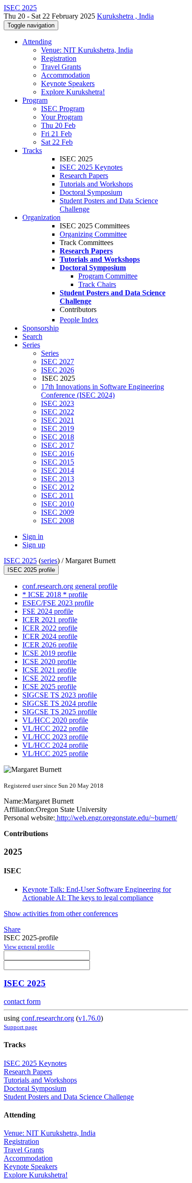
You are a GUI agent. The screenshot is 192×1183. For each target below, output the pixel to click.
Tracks (32, 150)
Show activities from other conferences (61, 913)
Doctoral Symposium (91, 192)
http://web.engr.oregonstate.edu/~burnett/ (116, 818)
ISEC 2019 (57, 428)
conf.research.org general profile (69, 586)
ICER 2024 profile (49, 636)
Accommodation (65, 75)
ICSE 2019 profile (49, 653)
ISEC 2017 (57, 445)
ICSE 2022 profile (49, 678)
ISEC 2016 (57, 454)
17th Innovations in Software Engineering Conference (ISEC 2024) (102, 391)
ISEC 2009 (57, 512)
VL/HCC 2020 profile (55, 720)
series (49, 561)
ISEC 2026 (57, 370)
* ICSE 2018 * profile (55, 594)
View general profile (29, 946)
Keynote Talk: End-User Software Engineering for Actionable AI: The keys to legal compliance (96, 893)
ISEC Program (62, 109)
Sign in (32, 536)
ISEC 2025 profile (31, 569)
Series (50, 353)
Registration (58, 58)
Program (35, 100)
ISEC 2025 (20, 561)
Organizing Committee (93, 234)
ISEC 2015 (57, 462)
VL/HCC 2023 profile (55, 737)
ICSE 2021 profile (49, 670)
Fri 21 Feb (56, 134)
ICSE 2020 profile (49, 661)
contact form (22, 1001)
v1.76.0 (89, 1018)
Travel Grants (61, 67)
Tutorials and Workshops (96, 184)
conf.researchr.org (47, 1018)
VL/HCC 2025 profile (55, 754)
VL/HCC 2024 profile (55, 745)
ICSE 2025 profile (49, 687)
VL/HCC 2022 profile (55, 728)
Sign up (33, 545)
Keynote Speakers (68, 83)
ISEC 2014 (57, 470)
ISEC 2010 (57, 504)
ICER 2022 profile (49, 628)
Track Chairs (97, 284)
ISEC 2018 (57, 437)
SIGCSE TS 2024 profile (59, 703)
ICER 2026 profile (49, 645)
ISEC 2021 (57, 420)
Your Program (61, 117)
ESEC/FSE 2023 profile (58, 603)
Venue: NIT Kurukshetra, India (87, 50)
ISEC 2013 (57, 479)
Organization (41, 217)
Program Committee (107, 276)
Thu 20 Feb (58, 125)
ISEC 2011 (57, 495)
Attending (37, 42)
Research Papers (84, 175)
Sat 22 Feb (57, 142)
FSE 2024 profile (47, 611)
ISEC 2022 (57, 412)
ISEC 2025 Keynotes (91, 167)
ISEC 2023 (57, 403)
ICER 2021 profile (49, 620)
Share (12, 929)
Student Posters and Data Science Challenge (69, 1097)
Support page (20, 1026)
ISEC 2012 (57, 487)
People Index (79, 320)
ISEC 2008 (57, 521)
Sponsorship (40, 328)
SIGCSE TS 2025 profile (59, 712)
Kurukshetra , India (125, 16)
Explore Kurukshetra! (73, 92)
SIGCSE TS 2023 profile (59, 695)
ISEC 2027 (57, 362)
